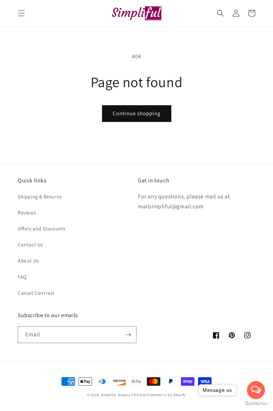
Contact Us (30, 244)
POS (135, 395)
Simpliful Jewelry (116, 395)
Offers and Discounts (42, 228)
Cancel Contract (36, 293)
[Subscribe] (128, 334)
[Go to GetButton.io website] (256, 403)
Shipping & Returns (40, 196)
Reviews (27, 212)
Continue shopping (137, 113)
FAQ (22, 277)
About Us (28, 260)
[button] (21, 13)
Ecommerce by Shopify (166, 395)
